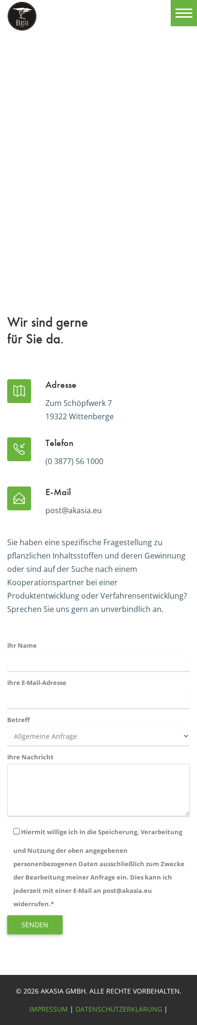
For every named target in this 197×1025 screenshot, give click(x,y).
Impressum (48, 1009)
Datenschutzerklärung (119, 1009)
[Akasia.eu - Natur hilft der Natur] (22, 22)
